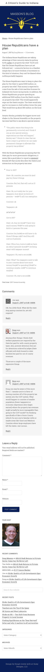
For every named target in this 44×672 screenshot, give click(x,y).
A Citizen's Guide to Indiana (22, 3)
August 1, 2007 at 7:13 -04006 (23, 333)
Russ (14, 381)
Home (4, 38)
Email (5, 489)
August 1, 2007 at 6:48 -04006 (23, 303)
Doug (14, 330)
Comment (6, 455)
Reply (8, 318)
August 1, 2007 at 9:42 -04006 (23, 384)
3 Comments (29, 52)
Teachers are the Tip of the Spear (15, 608)
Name (5, 480)
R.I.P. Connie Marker (22, 570)
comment (34, 158)
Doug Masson (7, 558)
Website (5, 499)
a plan (9, 63)
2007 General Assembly (17, 282)
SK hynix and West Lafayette (14, 611)
